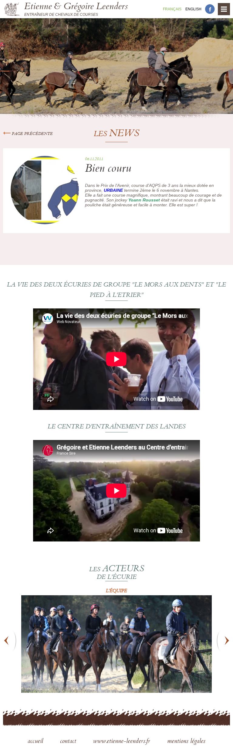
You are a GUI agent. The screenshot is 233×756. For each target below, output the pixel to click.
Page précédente (32, 134)
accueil (36, 742)
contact (69, 742)
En (193, 9)
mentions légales (186, 742)
